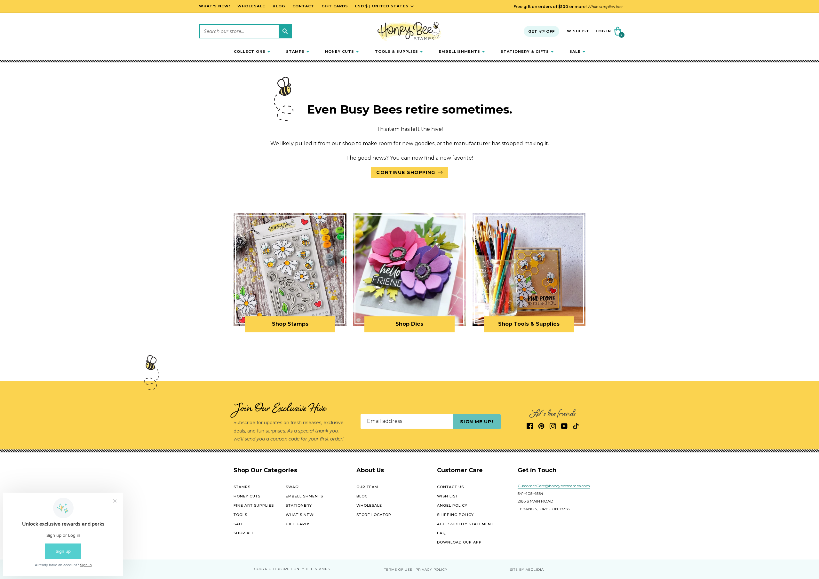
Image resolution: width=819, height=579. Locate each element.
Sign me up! (476, 421)
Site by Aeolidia (527, 569)
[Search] (285, 31)
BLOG (362, 496)
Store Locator (373, 514)
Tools (240, 514)
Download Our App (459, 542)
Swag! (293, 487)
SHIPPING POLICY (455, 514)
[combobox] (245, 31)
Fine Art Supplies (254, 505)
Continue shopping (405, 172)
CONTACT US (450, 487)
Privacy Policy (432, 569)
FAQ (441, 533)
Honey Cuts (247, 496)
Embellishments (304, 496)
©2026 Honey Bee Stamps (304, 569)
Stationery (299, 505)
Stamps (242, 487)
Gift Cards (298, 524)
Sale (239, 524)
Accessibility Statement (465, 524)
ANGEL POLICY (452, 505)
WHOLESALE (369, 505)
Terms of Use (398, 569)
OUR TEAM (367, 487)
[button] (252, 51)
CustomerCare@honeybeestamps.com (554, 486)
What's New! (300, 514)
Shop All (244, 533)
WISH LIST (447, 496)
